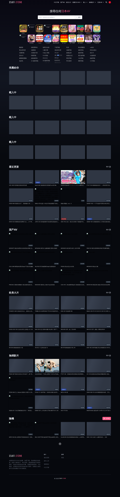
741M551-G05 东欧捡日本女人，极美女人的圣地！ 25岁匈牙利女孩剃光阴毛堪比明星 (31, 311)
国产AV (62, 2)
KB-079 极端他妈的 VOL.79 (68, 347)
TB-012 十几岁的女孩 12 (41, 347)
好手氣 (108, 418)
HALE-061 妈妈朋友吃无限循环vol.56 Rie (45, 185)
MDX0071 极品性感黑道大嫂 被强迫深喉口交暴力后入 (23, 248)
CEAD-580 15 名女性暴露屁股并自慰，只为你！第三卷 (101, 392)
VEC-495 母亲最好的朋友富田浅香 (18, 185)
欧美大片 (68, 2)
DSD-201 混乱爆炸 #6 (66, 311)
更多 (107, 166)
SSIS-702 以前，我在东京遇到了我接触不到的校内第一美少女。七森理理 (79, 221)
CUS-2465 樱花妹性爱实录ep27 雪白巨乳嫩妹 (21, 266)
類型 (62, 457)
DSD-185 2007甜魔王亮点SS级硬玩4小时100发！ (100, 347)
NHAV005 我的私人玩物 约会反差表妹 (45, 284)
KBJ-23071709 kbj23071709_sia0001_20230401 (48, 437)
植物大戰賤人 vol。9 (66, 203)
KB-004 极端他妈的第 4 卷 (16, 347)
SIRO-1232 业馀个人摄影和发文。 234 (97, 437)
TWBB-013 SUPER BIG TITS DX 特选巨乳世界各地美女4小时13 (51, 311)
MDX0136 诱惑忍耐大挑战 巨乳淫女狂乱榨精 (98, 284)
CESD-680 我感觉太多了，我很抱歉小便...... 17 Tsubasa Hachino (26, 203)
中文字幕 (56, 2)
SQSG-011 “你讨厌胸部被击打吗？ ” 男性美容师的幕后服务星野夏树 (26, 410)
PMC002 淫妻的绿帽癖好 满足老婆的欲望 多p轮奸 (22, 284)
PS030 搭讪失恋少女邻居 (67, 266)
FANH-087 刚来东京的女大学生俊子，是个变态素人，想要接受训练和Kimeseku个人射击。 (32, 374)
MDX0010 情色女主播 (92, 266)
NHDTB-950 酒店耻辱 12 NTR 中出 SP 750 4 (98, 410)
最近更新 (46, 457)
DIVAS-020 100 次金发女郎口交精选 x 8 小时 (21, 329)
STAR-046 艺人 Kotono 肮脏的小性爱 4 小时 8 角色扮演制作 (24, 392)
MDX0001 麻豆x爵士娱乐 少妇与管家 (70, 248)
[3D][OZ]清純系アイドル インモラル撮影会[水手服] (74, 185)
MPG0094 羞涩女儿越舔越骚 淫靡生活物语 (46, 248)
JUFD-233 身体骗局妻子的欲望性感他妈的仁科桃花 (48, 221)
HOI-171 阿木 (64, 410)
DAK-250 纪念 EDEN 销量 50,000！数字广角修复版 (48, 329)
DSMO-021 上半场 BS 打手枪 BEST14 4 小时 (46, 410)
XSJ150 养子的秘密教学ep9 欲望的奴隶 (45, 266)
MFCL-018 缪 (64, 392)
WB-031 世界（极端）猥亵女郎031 (96, 329)
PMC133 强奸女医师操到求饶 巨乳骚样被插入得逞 (100, 248)
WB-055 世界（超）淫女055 (68, 329)
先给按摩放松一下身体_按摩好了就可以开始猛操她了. (48, 374)
